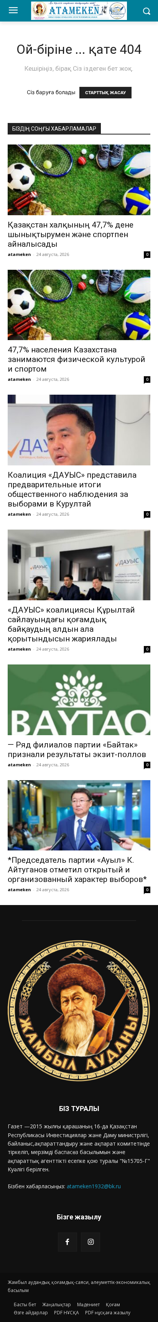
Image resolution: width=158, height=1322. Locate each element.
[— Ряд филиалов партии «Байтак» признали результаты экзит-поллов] (79, 699)
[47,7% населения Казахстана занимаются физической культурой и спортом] (79, 305)
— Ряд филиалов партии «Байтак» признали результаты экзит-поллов (77, 749)
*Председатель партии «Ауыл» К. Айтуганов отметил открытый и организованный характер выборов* (77, 869)
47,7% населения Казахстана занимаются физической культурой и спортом (76, 359)
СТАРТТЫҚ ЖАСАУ (105, 92)
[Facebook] (67, 1242)
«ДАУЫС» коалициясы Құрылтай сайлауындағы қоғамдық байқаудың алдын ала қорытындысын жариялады (71, 624)
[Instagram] (90, 1242)
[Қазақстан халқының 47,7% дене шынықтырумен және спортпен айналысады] (79, 179)
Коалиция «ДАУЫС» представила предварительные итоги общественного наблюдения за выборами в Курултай (72, 489)
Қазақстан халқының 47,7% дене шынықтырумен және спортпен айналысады (70, 234)
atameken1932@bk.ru (94, 1186)
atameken (19, 254)
